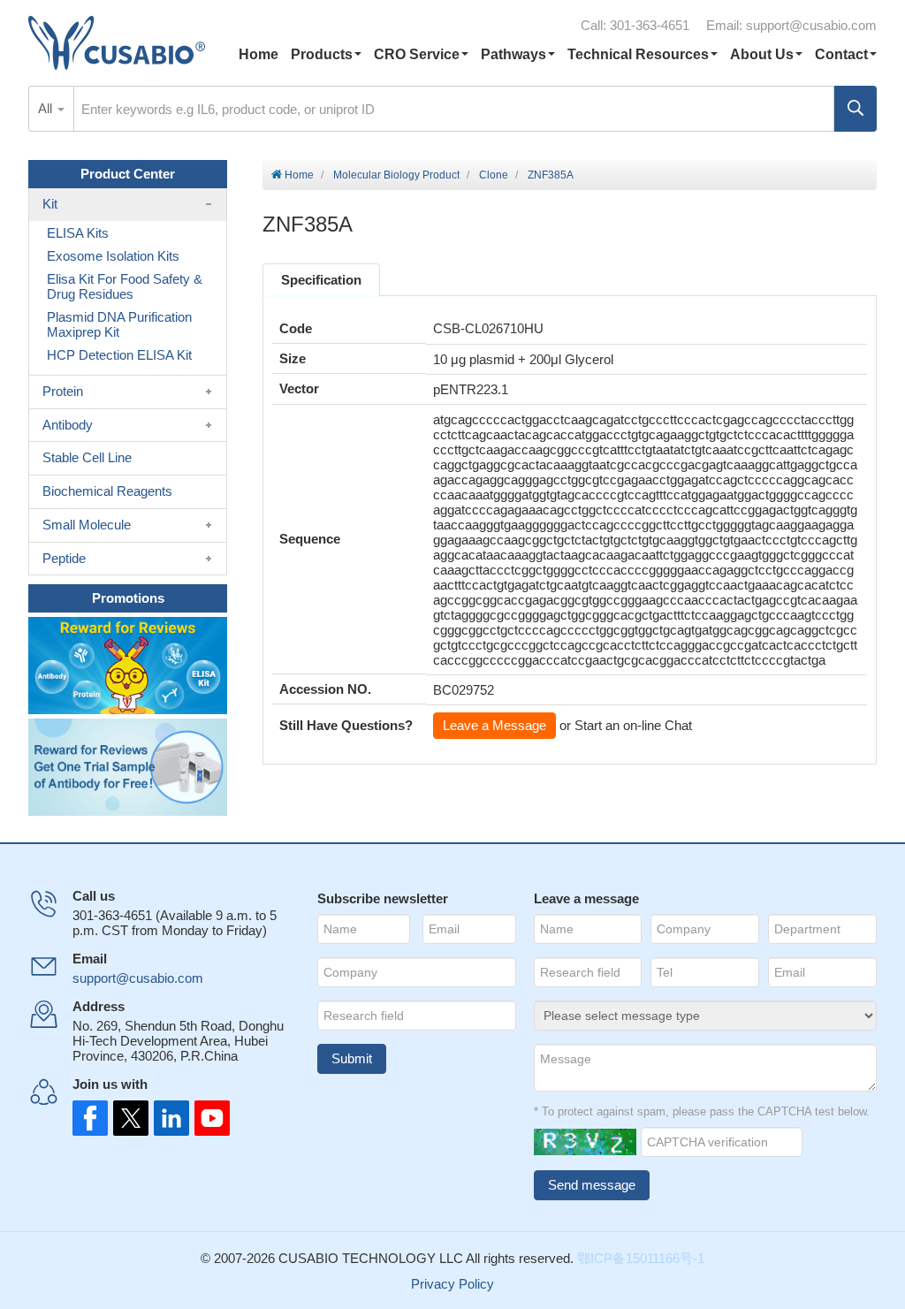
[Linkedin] (168, 1118)
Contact (841, 54)
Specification (321, 279)
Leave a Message (494, 725)
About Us (762, 54)
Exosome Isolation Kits (113, 255)
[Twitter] (129, 1118)
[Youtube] (206, 1118)
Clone (493, 175)
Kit (49, 203)
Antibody (67, 424)
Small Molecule (86, 524)
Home (258, 54)
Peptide (64, 558)
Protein (62, 391)
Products (322, 54)
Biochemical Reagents (107, 490)
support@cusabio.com (811, 25)
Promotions (128, 597)
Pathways (513, 54)
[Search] (855, 109)
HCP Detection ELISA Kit (119, 354)
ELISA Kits (78, 232)
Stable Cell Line (87, 457)
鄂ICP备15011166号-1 (640, 1258)
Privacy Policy (452, 1283)
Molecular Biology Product (396, 175)
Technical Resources (638, 54)
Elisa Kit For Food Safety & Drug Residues (124, 286)
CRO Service (417, 54)
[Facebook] (90, 1118)
